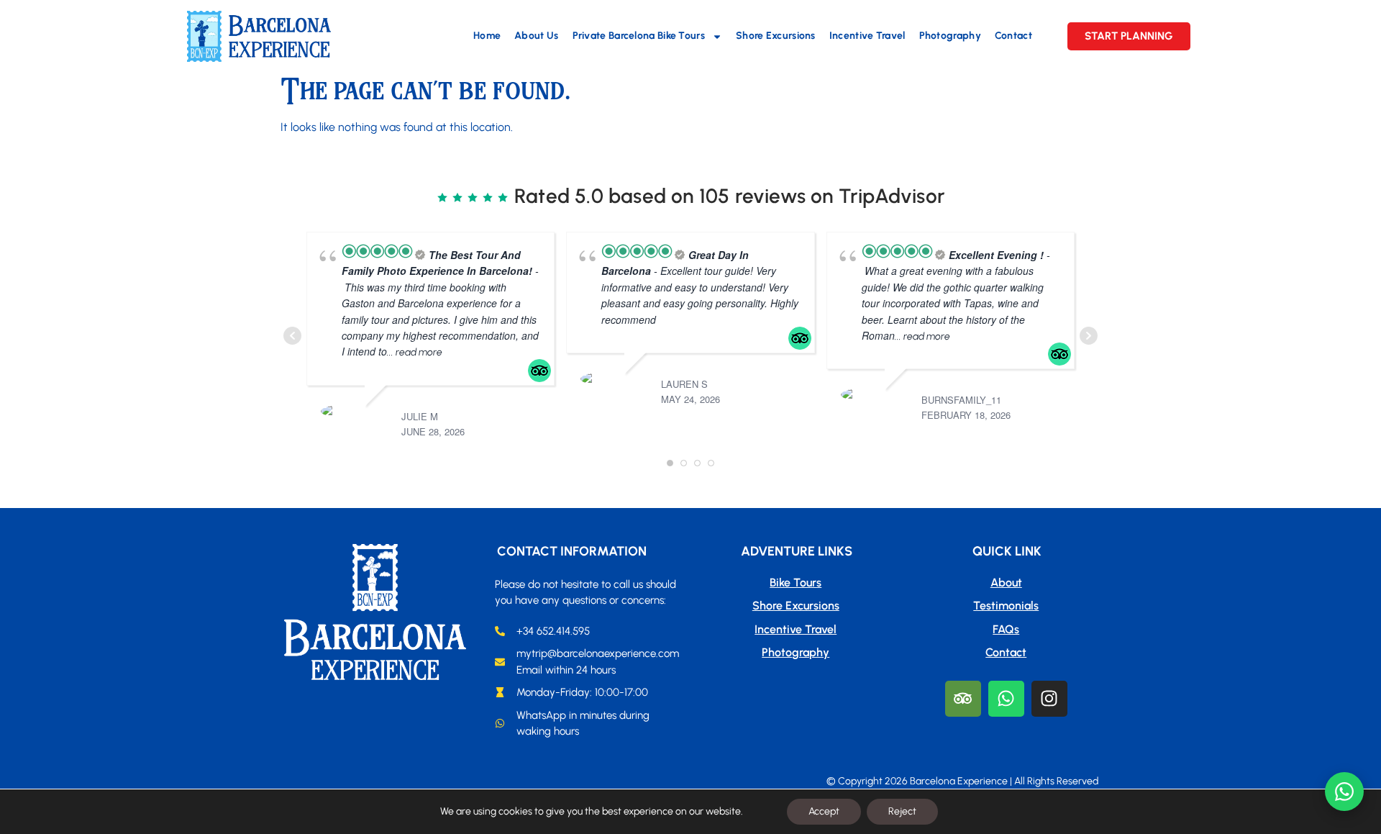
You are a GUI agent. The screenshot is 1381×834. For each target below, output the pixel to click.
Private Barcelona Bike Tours (639, 36)
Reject (902, 811)
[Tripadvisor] (963, 699)
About (1006, 582)
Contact (1013, 36)
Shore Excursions (776, 36)
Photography (950, 36)
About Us (536, 36)
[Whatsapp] (1006, 699)
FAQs (1006, 629)
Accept (823, 811)
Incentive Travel (867, 36)
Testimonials (1006, 605)
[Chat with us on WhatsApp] (1344, 791)
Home (487, 36)
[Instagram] (1049, 699)
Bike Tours (795, 582)
